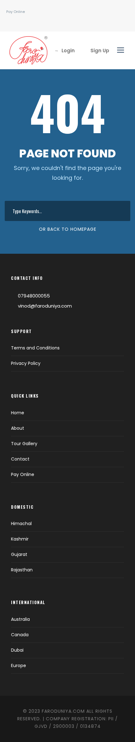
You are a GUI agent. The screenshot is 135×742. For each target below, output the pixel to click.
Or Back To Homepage (67, 229)
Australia (20, 619)
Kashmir (20, 539)
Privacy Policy (25, 363)
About (17, 428)
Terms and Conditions (35, 348)
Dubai (17, 650)
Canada (20, 635)
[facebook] (12, 21)
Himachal (21, 523)
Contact (20, 459)
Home (17, 413)
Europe (18, 665)
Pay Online (15, 11)
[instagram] (21, 21)
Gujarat (19, 554)
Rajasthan (22, 570)
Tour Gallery (24, 443)
